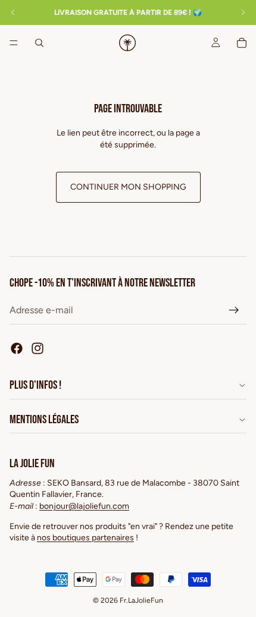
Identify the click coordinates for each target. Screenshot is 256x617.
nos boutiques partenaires (85, 538)
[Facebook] (17, 348)
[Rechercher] (39, 43)
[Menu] (13, 42)
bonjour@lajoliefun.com (84, 506)
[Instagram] (37, 348)
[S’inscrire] (233, 310)
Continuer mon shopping (128, 187)
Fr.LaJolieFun (141, 600)
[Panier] (242, 43)
